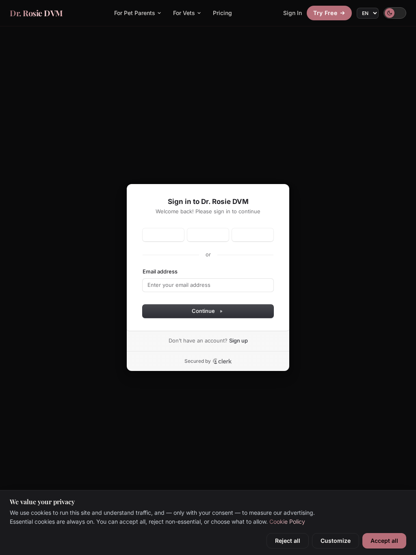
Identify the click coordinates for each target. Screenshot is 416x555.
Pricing (222, 12)
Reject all (287, 540)
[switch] (395, 13)
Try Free (325, 12)
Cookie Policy (287, 521)
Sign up (238, 340)
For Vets (184, 12)
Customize (336, 540)
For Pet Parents (134, 12)
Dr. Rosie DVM (36, 12)
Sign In (292, 12)
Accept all (384, 540)
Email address (160, 271)
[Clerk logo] (222, 361)
